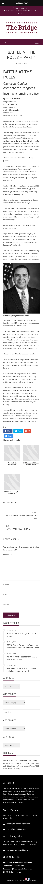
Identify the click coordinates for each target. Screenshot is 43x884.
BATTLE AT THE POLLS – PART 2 (18, 527)
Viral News (23, 880)
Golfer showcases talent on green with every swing (21, 515)
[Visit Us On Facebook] (28, 879)
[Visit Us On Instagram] (25, 879)
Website (6, 604)
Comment (7, 554)
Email (5, 594)
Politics (15, 502)
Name (6, 585)
